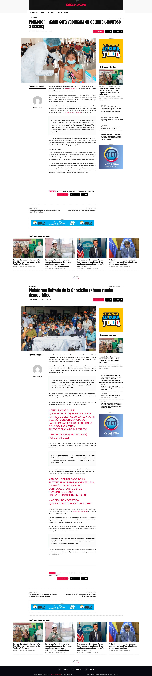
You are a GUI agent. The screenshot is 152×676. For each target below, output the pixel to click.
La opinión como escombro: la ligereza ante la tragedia (110, 127)
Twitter (91, 669)
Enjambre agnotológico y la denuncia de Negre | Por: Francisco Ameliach (112, 119)
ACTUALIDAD (33, 18)
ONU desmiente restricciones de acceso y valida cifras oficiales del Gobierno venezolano (123, 262)
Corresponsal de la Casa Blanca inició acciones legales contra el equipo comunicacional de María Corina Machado (111, 137)
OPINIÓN (103, 116)
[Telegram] (121, 31)
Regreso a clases (82, 191)
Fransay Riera (34, 31)
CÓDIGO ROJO (104, 125)
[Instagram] (72, 669)
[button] (120, 12)
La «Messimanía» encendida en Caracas (82, 210)
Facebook (65, 669)
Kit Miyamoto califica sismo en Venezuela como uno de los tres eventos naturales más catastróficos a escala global (111, 109)
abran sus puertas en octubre (72, 112)
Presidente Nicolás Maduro (69, 191)
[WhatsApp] (118, 31)
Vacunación (91, 191)
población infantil (70, 88)
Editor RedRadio (109, 86)
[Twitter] (110, 31)
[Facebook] (107, 31)
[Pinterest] (114, 31)
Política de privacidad (56, 674)
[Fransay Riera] (37, 101)
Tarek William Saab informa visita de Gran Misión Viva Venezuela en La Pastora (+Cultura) (109, 91)
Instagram (78, 669)
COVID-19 (58, 191)
